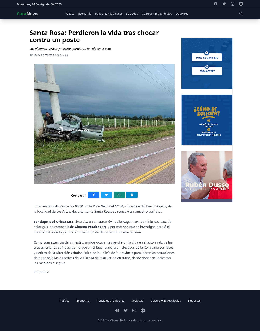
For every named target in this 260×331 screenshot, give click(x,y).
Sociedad (137, 301)
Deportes (194, 301)
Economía (83, 301)
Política (64, 301)
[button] (241, 13)
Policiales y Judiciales (110, 301)
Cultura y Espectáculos (166, 301)
